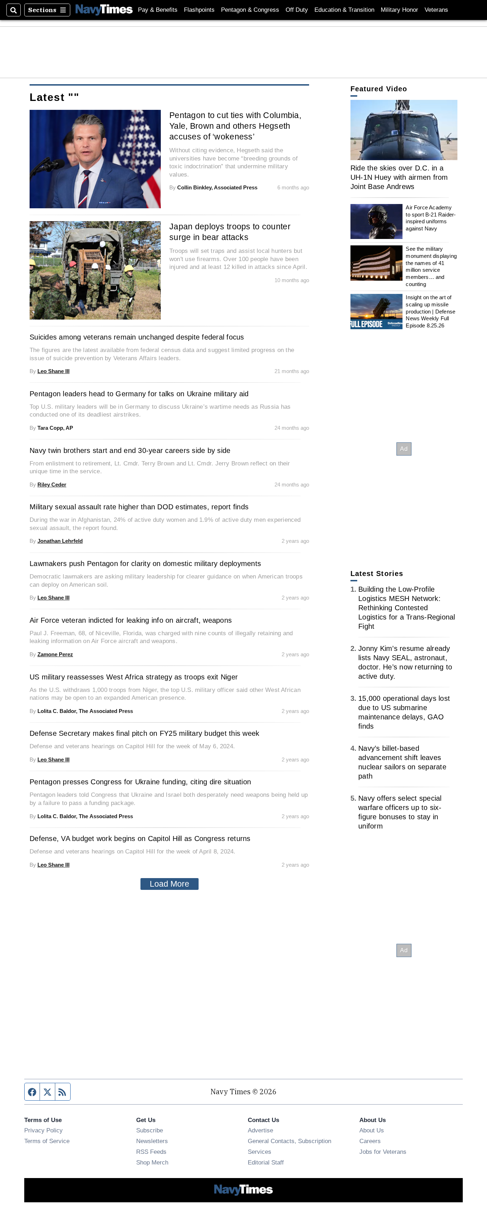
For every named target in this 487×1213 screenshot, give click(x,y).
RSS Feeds (151, 1151)
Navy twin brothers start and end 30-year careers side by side (130, 450)
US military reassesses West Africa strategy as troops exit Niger (134, 677)
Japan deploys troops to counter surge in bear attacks (230, 232)
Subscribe (149, 1130)
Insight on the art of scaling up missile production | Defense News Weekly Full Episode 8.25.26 (430, 311)
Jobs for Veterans (382, 1151)
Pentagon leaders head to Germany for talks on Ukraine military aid (139, 394)
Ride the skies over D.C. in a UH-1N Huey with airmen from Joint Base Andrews (399, 177)
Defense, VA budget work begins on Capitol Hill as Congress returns (140, 838)
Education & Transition (344, 10)
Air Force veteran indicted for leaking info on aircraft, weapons (131, 620)
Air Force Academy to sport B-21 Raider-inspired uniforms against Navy (431, 217)
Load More (169, 883)
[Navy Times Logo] (104, 9)
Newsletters (152, 1141)
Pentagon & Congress (250, 10)
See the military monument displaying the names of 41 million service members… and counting (431, 266)
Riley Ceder (51, 484)
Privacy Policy (43, 1130)
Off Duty (297, 10)
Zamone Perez (55, 654)
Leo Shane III (53, 371)
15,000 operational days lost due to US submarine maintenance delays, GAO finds (404, 712)
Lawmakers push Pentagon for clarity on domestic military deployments (145, 563)
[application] (403, 130)
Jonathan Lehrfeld (60, 541)
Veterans (436, 10)
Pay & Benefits (158, 10)
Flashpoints (199, 10)
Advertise (260, 1130)
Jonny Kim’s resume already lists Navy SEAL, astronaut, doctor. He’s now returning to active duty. (405, 662)
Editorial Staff (266, 1162)
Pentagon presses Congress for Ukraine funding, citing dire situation (140, 782)
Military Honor (399, 10)
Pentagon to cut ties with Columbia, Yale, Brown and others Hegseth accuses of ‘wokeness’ (235, 126)
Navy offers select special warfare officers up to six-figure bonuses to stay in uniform (400, 812)
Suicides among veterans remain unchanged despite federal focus (137, 337)
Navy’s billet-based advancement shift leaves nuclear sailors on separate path (402, 762)
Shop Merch (152, 1162)
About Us (371, 1130)
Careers (370, 1141)
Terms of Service (47, 1141)
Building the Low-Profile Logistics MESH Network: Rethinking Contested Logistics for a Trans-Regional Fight (406, 607)
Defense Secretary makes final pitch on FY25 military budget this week (144, 733)
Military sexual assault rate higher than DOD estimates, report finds (139, 507)
